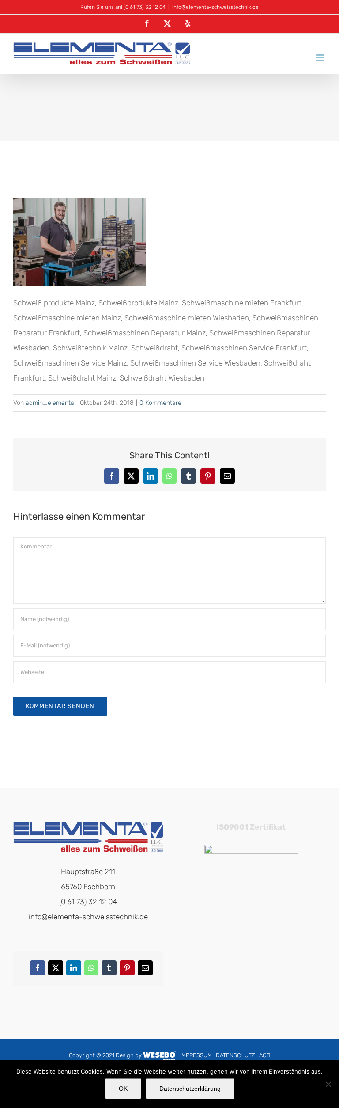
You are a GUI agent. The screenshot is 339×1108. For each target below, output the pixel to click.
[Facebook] (37, 970)
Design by (129, 1055)
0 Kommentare (160, 403)
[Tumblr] (109, 970)
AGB (264, 1055)
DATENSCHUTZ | (237, 1055)
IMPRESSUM (196, 1055)
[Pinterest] (127, 970)
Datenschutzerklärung (190, 1088)
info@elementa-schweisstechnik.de (215, 7)
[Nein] (328, 1084)
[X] (55, 970)
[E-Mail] (145, 970)
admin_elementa (50, 403)
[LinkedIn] (73, 970)
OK (123, 1088)
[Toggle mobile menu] (321, 57)
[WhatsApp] (91, 970)
